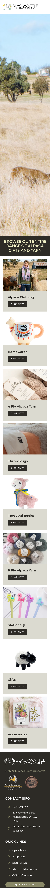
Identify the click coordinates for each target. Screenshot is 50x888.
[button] (43, 7)
